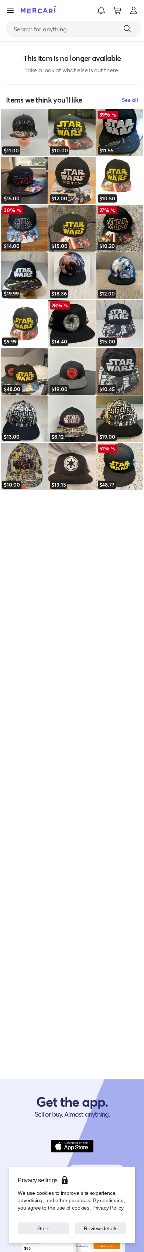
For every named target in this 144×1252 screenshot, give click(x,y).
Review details (101, 1228)
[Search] (127, 28)
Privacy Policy (108, 1207)
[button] (101, 10)
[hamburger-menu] (10, 10)
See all (130, 99)
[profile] (133, 10)
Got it (43, 1228)
